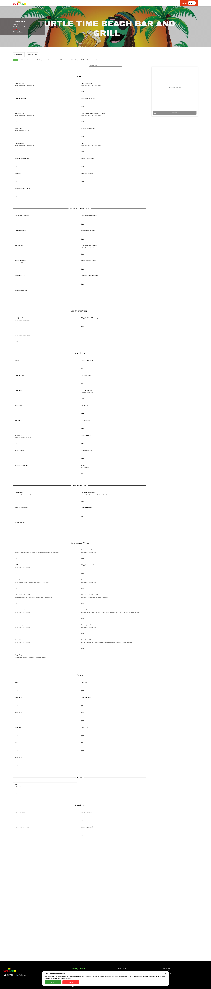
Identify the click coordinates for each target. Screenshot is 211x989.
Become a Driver (121, 968)
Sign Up (192, 3)
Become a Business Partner (125, 971)
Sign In (184, 3)
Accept (53, 982)
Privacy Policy (166, 968)
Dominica (73, 986)
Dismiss (71, 982)
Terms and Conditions (169, 971)
